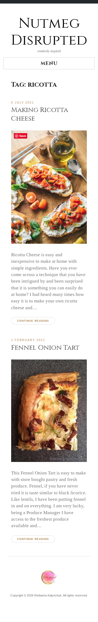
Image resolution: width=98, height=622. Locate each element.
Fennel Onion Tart (45, 347)
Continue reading (33, 320)
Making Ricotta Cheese (39, 114)
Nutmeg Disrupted (49, 32)
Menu (49, 63)
